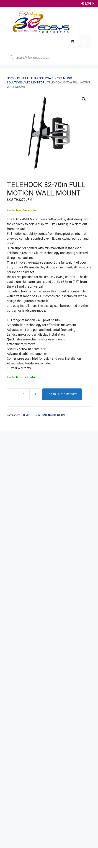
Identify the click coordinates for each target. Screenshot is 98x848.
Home (11, 78)
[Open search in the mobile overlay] (49, 57)
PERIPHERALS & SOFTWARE (35, 78)
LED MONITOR (34, 82)
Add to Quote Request (61, 394)
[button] (84, 99)
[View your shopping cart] (72, 41)
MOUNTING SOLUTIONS (52, 415)
